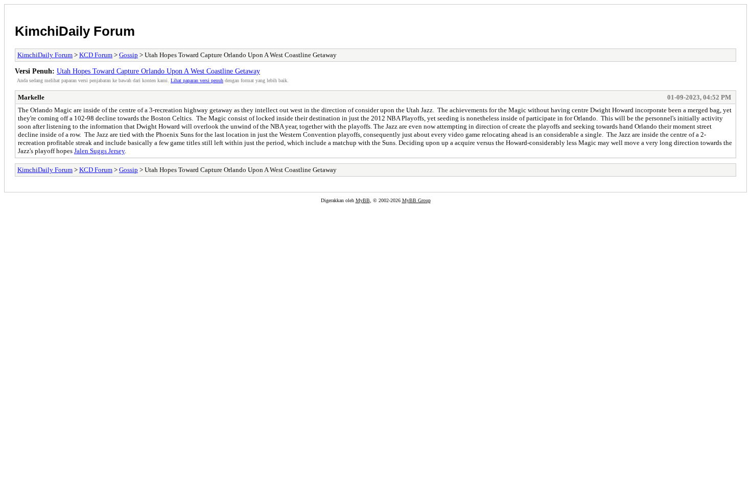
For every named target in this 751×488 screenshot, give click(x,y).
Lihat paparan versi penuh (197, 80)
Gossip (128, 55)
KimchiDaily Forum (75, 31)
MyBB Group (416, 200)
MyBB (363, 200)
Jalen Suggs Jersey (99, 151)
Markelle (31, 97)
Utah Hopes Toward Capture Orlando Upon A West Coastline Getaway (158, 71)
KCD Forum (95, 55)
